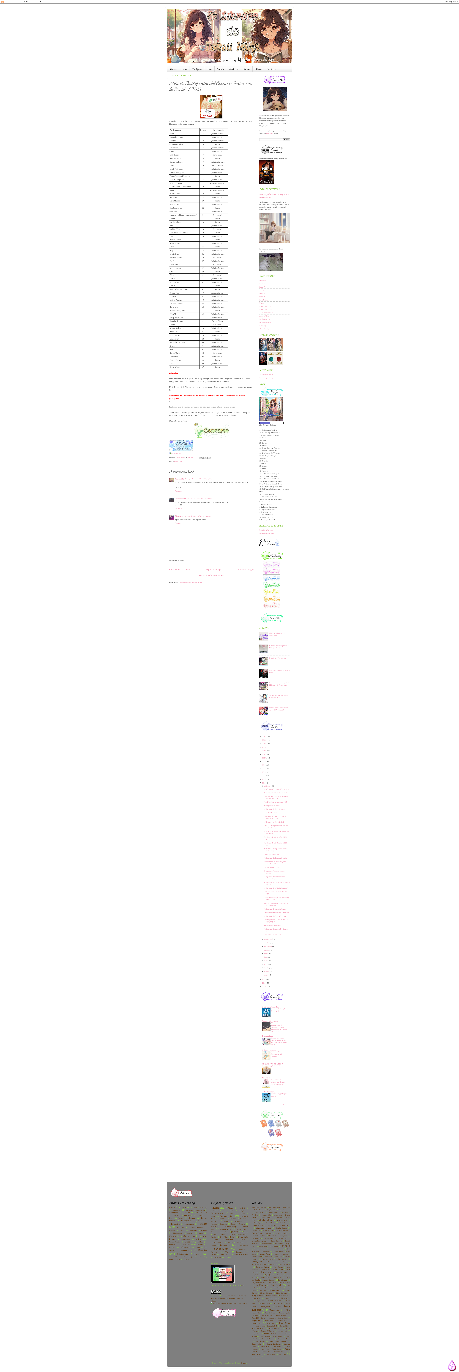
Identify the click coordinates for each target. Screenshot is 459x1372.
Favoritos (262, 284)
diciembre (268, 786)
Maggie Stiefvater (266, 1293)
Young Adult (218, 1257)
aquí (270, 125)
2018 (264, 765)
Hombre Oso (241, 1229)
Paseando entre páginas (270, 1021)
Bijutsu (195, 1207)
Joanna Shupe (278, 1257)
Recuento (185, 1250)
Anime (261, 290)
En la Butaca (263, 300)
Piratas (243, 1240)
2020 (264, 758)
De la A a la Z (201, 1212)
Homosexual (214, 1232)
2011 (264, 983)
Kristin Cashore (257, 1275)
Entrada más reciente (179, 569)
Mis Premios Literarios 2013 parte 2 (276, 789)
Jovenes (234, 1231)
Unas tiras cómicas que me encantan (276, 912)
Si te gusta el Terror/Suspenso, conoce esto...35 (274, 877)
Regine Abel (256, 1320)
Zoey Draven (256, 1357)
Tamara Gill (264, 1347)
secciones (269, 133)
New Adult (223, 1237)
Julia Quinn (257, 1261)
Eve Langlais (256, 1238)
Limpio (215, 1235)
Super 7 (262, 287)
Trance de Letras (267, 1036)
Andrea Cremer (259, 1210)
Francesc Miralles (270, 1238)
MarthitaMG (179, 479)
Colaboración (200, 1210)
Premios (172, 1247)
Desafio (187, 1215)
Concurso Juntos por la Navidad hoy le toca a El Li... (276, 898)
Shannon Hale (282, 1331)
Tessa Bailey (276, 1349)
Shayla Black (256, 1334)
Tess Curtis (265, 1349)
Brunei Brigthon (266, 1217)
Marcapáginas (177, 1233)
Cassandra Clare (269, 1223)
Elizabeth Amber (281, 1233)
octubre (267, 943)
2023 (264, 747)
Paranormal (228, 1239)
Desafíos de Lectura (266, 530)
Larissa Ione (264, 1277)
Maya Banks (285, 1298)
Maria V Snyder (271, 1296)
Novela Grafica (174, 1242)
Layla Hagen (282, 1280)
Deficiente (176, 1215)
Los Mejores (197, 69)
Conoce (184, 69)
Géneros (258, 69)
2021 (264, 754)
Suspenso (215, 1251)
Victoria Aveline (280, 1351)
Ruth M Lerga (260, 1326)
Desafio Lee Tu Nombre (277, 658)
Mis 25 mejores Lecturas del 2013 (275, 802)
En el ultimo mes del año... (273, 935)
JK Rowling (273, 1246)
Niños (232, 1237)
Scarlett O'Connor (267, 1331)
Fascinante (189, 1224)
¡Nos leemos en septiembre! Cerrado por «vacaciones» (278, 1082)
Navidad (213, 1237)
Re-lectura (240, 1242)
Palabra (200, 1242)
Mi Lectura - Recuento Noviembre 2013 (276, 930)
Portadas (200, 1244)
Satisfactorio (182, 1254)
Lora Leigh (276, 1285)
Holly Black (279, 1243)
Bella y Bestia (228, 1211)
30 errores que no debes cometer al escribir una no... (276, 904)
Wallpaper (186, 1260)
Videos (171, 1259)
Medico (232, 1234)
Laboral (245, 1232)
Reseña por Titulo (265, 306)
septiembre (268, 946)
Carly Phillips (256, 1223)
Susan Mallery (257, 1344)
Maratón (204, 1230)
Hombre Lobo (225, 1229)
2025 (264, 740)
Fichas (203, 1224)
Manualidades (264, 329)
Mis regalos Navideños (271, 805)
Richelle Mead (257, 1323)
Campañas (189, 1210)
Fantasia (238, 1221)
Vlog (178, 1260)
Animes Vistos (264, 316)
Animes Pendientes (266, 312)
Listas (181, 1230)
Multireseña (185, 1239)
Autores (246, 69)
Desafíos (220, 69)
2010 (264, 986)
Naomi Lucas (265, 1303)
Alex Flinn (264, 1207)
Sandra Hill (284, 1326)
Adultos (215, 1208)
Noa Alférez (277, 1307)
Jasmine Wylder (278, 1251)
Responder (178, 491)
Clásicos (242, 1213)
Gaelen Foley (283, 1238)
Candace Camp (265, 1220)
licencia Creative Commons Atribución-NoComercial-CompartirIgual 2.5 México (228, 1298)
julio (266, 953)
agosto (266, 950)
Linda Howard (285, 1282)
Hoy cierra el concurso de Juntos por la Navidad (276, 832)
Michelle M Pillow (274, 1300)
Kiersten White (278, 1270)
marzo (266, 968)
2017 (264, 768)
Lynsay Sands (274, 1290)
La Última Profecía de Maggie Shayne (279, 671)
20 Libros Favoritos (266, 374)
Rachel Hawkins (281, 1315)
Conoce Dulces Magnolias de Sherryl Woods (279, 646)
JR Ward (286, 1246)
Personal (186, 1244)
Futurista (223, 1224)
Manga (261, 303)
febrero (267, 971)
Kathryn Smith (262, 1267)
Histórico (215, 1226)
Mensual (172, 1236)
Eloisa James (283, 1236)
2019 (264, 761)
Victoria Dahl (257, 1354)
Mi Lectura (234, 69)
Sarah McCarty (275, 1328)
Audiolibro (214, 1211)
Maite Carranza (281, 1293)
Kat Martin (273, 1264)
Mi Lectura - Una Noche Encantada (276, 888)
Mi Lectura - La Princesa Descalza (275, 858)
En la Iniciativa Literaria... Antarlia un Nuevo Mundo (276, 797)
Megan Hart (260, 1301)
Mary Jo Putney (272, 1298)
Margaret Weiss (257, 1295)
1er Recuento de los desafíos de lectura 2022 (278, 696)
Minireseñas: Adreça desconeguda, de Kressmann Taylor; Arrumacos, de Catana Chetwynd (279, 1027)
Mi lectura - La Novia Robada (274, 822)
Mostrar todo (286, 1105)
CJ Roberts (278, 1217)
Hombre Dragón (231, 1226)
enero (266, 975)
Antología (242, 1208)
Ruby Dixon (284, 1323)
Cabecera (176, 1210)
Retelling (213, 1246)
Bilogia (241, 1211)
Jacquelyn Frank (276, 1249)
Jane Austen (266, 1251)
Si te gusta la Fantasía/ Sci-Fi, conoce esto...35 (277, 883)
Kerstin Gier (265, 1270)
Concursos (178, 461)
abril (266, 964)
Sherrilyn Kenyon (272, 1333)
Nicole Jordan (265, 1306)
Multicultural (242, 1235)
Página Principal (214, 569)
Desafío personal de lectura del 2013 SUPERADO (278, 708)
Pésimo (197, 1247)
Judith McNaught (266, 1259)
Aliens (230, 1208)
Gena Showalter (259, 1240)
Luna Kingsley (277, 1288)
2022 (264, 751)
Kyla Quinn (269, 1275)
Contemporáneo (227, 1216)
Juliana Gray (271, 1262)
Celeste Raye (271, 1225)
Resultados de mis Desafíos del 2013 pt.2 (276, 838)
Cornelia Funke (268, 1231)
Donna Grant (257, 1233)
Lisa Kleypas (260, 1285)
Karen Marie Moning (259, 1264)
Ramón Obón (282, 1318)
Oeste (216, 1239)
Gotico (233, 1224)
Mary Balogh (256, 1298)
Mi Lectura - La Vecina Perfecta (275, 916)
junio (266, 957)
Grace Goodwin (276, 1241)
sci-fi (226, 1257)
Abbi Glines (255, 1207)
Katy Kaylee (278, 1267)
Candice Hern (282, 1220)
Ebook (213, 1221)
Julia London (281, 1259)
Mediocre (190, 1233)
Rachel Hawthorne (258, 1318)
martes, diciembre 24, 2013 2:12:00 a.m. (197, 516)
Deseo (171, 1218)
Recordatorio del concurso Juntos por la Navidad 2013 (275, 862)
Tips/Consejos (188, 1257)
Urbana (213, 1254)
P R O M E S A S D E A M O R (272, 1064)
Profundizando (264, 319)
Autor (183, 1207)
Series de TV (263, 296)
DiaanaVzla (179, 516)
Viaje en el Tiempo (241, 1254)
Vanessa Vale (265, 1352)
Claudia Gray (256, 1231)
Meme (201, 1233)
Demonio (222, 1218)
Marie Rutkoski (283, 1296)
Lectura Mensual (265, 322)
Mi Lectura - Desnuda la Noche (275, 909)
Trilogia (239, 1251)
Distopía (243, 1219)
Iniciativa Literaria (196, 1227)
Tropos (209, 69)
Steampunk (242, 1249)
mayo (266, 960)
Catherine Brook (283, 1223)
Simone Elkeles (265, 1336)
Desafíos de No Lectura (267, 533)
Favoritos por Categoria (267, 378)
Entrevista (175, 1224)
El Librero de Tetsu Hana (270, 1007)
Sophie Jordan (277, 1336)
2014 (264, 779)
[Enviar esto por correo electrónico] (200, 458)
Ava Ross (255, 1215)
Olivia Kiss (274, 1310)
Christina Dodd (284, 1225)
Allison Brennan (274, 1207)
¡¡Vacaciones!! (275, 1066)
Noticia (198, 1239)
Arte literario (266, 1078)
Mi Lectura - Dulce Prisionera (274, 809)
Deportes (233, 1218)
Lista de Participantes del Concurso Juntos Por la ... (276, 826)
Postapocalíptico (216, 1242)
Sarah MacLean (258, 1328)
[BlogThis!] (203, 458)
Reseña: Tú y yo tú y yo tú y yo (279, 1095)
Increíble (180, 1227)
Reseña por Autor (265, 309)
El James (269, 1233)
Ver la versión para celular (211, 575)
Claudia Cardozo (281, 1228)
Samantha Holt (272, 1326)
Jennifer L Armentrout (281, 1254)
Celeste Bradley (257, 1225)
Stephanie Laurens (268, 1339)
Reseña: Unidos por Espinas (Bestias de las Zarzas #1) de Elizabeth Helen (279, 1041)
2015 (264, 776)
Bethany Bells (266, 1215)
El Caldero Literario (269, 1050)
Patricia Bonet (270, 1313)
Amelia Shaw (286, 1207)
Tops (199, 1256)
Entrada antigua (246, 569)
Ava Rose (285, 1212)
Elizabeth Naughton (258, 1236)
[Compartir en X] (205, 458)
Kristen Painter (282, 1272)
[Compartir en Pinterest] (210, 458)
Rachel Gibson (267, 1315)
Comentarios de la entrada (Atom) (190, 582)
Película (172, 1244)
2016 (264, 772)
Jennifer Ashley (265, 1254)
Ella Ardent (272, 1236)
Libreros (172, 1230)
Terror (227, 1252)
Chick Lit (232, 1213)
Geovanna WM (180, 499)
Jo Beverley (268, 1257)
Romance (224, 1245)
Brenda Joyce (278, 1215)
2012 (264, 979)
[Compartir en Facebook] (207, 458)
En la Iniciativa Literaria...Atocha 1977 (275, 893)
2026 (264, 736)
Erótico (226, 1221)
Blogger (243, 1363)
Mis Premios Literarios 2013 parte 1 (276, 793)
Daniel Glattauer (282, 1231)
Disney (180, 1218)
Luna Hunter (265, 1288)
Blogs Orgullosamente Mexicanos (277, 634)
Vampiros (224, 1254)
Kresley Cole (266, 1272)
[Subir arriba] (452, 1365)
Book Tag (262, 325)
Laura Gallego (277, 1277)
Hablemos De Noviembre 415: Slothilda (276, 1054)
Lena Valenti (272, 1282)
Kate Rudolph (285, 1264)
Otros (187, 1241)
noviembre (268, 939)
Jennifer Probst (257, 1257)
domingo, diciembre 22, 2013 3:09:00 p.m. (199, 479)
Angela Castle (271, 1210)
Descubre (262, 280)
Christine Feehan (263, 1228)
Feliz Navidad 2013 (270, 813)
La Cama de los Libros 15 (272, 867)
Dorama (262, 293)
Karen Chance (282, 1262)
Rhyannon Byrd (282, 1321)
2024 (264, 743)
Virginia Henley (271, 1354)
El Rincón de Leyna (268, 1092)
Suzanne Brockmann (274, 1344)
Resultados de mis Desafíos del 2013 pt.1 (276, 844)
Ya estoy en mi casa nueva (272, 925)
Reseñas (173, 69)
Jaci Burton (261, 1249)
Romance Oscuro (243, 1246)
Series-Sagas (221, 1249)
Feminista (214, 1224)
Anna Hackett (259, 1212)
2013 (264, 783)
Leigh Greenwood (258, 1282)
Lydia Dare (262, 1291)
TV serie (173, 1256)
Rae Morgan (272, 1318)
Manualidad (193, 1230)
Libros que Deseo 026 (271, 854)
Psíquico (229, 1242)
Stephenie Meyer (284, 1339)
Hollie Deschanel (267, 1244)
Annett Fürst (273, 1212)
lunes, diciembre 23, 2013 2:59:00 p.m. (199, 499)
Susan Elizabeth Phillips (277, 1341)
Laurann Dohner (268, 1280)
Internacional (224, 1232)
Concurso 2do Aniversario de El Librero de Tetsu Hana (279, 684)
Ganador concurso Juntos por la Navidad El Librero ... (275, 817)
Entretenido (186, 1220)
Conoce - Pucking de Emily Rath (278, 1010)
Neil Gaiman (277, 1303)
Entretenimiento (202, 1221)
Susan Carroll (260, 1341)
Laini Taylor (280, 1275)
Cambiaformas (217, 1213)
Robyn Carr (271, 1323)
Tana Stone (277, 1346)
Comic (213, 1216)
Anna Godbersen (284, 1210)
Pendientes (271, 69)
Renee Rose (269, 1321)
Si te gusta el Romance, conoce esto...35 (274, 872)
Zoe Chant (282, 1354)
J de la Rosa (263, 1246)
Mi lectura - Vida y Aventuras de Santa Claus (275, 849)
